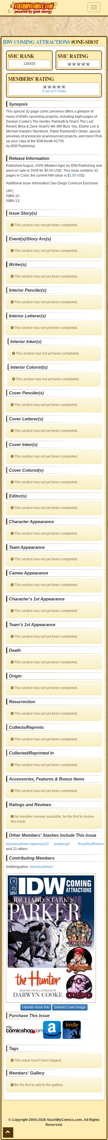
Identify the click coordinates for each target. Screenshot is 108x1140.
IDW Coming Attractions (36, 42)
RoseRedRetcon (91, 844)
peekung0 (62, 844)
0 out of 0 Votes (54, 91)
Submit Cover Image (70, 1007)
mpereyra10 (39, 844)
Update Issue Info (36, 1007)
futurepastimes (17, 844)
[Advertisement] (54, 26)
